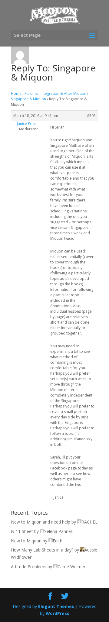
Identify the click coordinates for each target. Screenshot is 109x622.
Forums (31, 93)
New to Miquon (26, 541)
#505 (91, 115)
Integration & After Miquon (63, 93)
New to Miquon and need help (40, 522)
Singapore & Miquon (28, 98)
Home (16, 93)
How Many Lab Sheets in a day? (42, 550)
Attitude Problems (28, 566)
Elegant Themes (56, 606)
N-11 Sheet (22, 531)
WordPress (57, 613)
